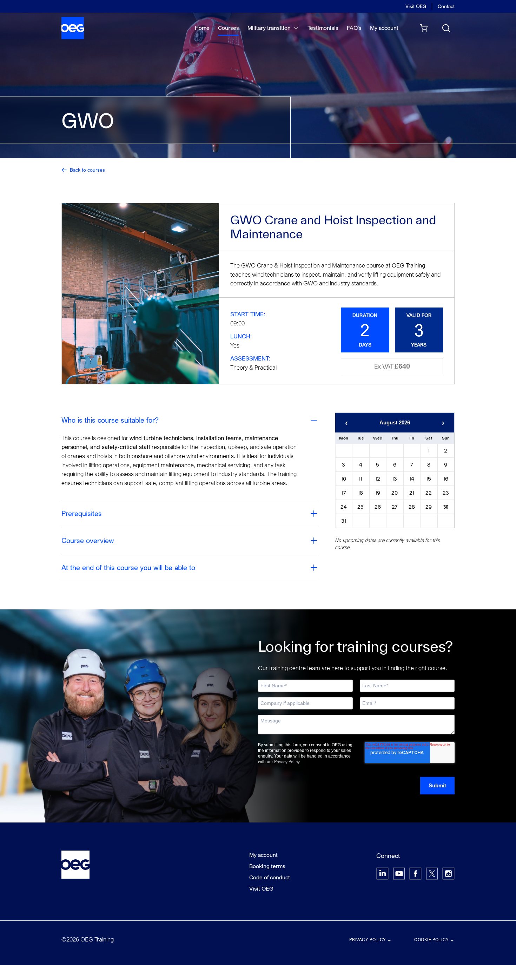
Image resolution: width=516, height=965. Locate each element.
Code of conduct (269, 877)
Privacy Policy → (370, 939)
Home (202, 27)
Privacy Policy (287, 761)
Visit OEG (415, 6)
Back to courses (87, 170)
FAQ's (354, 27)
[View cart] (423, 28)
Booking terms (267, 866)
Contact (446, 6)
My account (384, 27)
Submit (437, 785)
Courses (228, 27)
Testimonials (322, 27)
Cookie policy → (434, 939)
